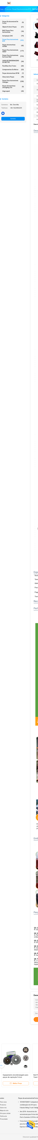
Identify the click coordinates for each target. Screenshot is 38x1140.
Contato (13, 119)
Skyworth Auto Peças (13, 27)
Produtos (3, 1105)
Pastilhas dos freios (13, 66)
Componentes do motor (13, 69)
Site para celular (5, 1113)
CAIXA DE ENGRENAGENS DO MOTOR (13, 61)
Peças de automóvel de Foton (13, 22)
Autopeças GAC (13, 36)
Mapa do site (4, 1110)
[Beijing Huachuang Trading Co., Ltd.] (9, 3)
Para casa (3, 1102)
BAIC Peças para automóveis (13, 31)
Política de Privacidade (4, 1117)
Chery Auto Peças (13, 77)
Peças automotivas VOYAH (13, 45)
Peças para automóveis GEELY (13, 50)
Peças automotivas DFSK (13, 73)
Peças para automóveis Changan (13, 81)
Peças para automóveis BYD (13, 40)
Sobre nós (3, 1107)
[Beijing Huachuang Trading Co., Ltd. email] (3, 113)
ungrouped (13, 91)
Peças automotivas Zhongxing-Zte (13, 86)
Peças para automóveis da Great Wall (13, 56)
